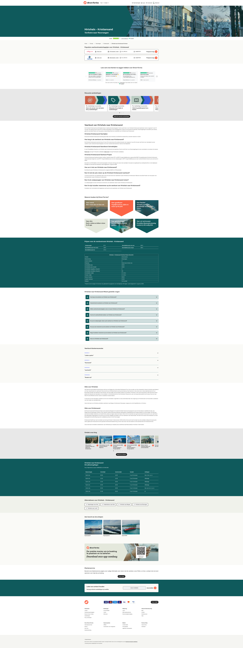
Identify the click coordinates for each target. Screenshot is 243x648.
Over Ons (86, 628)
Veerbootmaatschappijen (89, 612)
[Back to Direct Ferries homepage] (91, 2)
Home (86, 43)
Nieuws (86, 626)
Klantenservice (144, 614)
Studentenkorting (88, 630)
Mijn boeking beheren (127, 612)
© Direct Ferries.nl (88, 639)
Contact (143, 612)
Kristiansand (106, 43)
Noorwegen (98, 43)
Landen (86, 610)
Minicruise (106, 614)
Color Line (106, 151)
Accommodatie (106, 610)
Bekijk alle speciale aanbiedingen (121, 116)
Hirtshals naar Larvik (92, 508)
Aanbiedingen (87, 615)
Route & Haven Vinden (89, 614)
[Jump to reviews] (121, 38)
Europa (91, 43)
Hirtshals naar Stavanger (141, 504)
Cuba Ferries (144, 624)
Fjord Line (87, 151)
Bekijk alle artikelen (121, 454)
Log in (124, 610)
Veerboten (143, 626)
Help (142, 615)
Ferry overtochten (88, 617)
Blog (142, 610)
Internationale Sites (88, 624)
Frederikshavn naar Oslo (109, 504)
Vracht (105, 612)
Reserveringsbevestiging (127, 614)
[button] (122, 297)
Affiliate (105, 624)
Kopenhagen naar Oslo (93, 504)
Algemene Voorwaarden (127, 628)
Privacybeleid (125, 626)
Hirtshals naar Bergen (125, 504)
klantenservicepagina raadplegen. (132, 641)
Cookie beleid (125, 624)
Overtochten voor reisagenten (109, 626)
